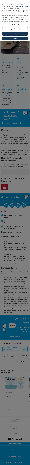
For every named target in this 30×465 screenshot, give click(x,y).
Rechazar (14, 34)
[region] (15, 20)
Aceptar (15, 38)
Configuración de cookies (15, 29)
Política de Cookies (17, 25)
